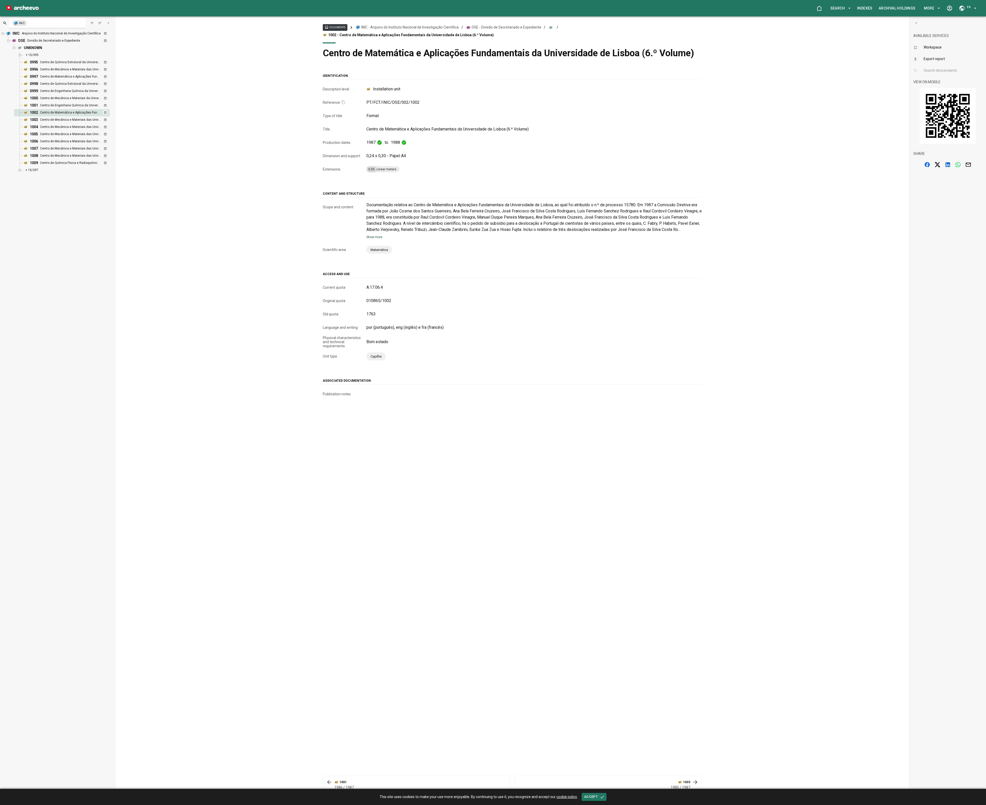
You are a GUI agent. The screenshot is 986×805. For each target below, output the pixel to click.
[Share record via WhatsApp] (958, 165)
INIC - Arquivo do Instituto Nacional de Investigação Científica (410, 27)
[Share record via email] (968, 165)
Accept (591, 797)
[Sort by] (92, 23)
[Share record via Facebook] (927, 165)
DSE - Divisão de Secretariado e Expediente (506, 27)
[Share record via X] (937, 165)
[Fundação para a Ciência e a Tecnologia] (23, 8)
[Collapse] (108, 23)
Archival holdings (897, 8)
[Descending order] (100, 23)
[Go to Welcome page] (819, 8)
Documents (335, 27)
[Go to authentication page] (949, 8)
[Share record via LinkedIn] (948, 165)
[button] (839, 8)
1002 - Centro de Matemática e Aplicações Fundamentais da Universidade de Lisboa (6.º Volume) (411, 35)
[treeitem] (67, 112)
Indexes (865, 8)
